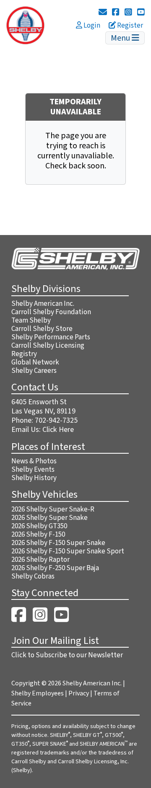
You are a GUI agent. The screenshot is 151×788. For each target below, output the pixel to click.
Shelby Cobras (33, 576)
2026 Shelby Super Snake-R (52, 509)
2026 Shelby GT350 (39, 526)
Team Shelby (31, 320)
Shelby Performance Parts (50, 337)
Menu (121, 38)
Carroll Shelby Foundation (51, 312)
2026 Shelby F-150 (38, 535)
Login (91, 26)
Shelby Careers (34, 371)
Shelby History (34, 478)
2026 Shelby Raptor (40, 560)
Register (129, 26)
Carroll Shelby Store (42, 329)
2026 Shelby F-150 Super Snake (58, 543)
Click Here (58, 429)
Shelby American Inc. (42, 304)
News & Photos (34, 461)
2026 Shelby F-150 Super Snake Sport (67, 551)
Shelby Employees (37, 693)
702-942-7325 (56, 420)
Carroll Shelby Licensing (47, 346)
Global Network (35, 362)
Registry (24, 354)
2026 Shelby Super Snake (49, 518)
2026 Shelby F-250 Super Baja (55, 568)
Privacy (78, 693)
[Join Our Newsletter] (103, 12)
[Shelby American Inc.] (25, 24)
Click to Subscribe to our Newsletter (67, 655)
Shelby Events (33, 470)
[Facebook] (116, 12)
